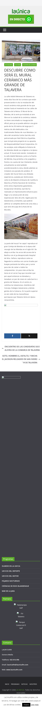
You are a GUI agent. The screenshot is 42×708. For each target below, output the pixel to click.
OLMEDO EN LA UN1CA (11, 566)
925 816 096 (14, 660)
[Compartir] (12, 335)
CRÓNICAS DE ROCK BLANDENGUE (15, 586)
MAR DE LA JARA (8, 591)
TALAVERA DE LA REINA (29, 65)
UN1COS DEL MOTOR (10, 576)
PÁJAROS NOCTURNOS (11, 581)
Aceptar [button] (26, 705)
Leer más (34, 704)
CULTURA (17, 65)
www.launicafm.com (14, 670)
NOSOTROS (33, 684)
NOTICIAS (24, 684)
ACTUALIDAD (8, 65)
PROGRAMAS (15, 684)
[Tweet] (29, 335)
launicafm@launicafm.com (17, 665)
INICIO (7, 684)
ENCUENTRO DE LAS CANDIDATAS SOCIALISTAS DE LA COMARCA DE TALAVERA (22, 348)
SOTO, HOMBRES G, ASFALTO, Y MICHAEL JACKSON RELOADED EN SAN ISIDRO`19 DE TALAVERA (19, 359)
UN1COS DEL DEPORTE (11, 571)
